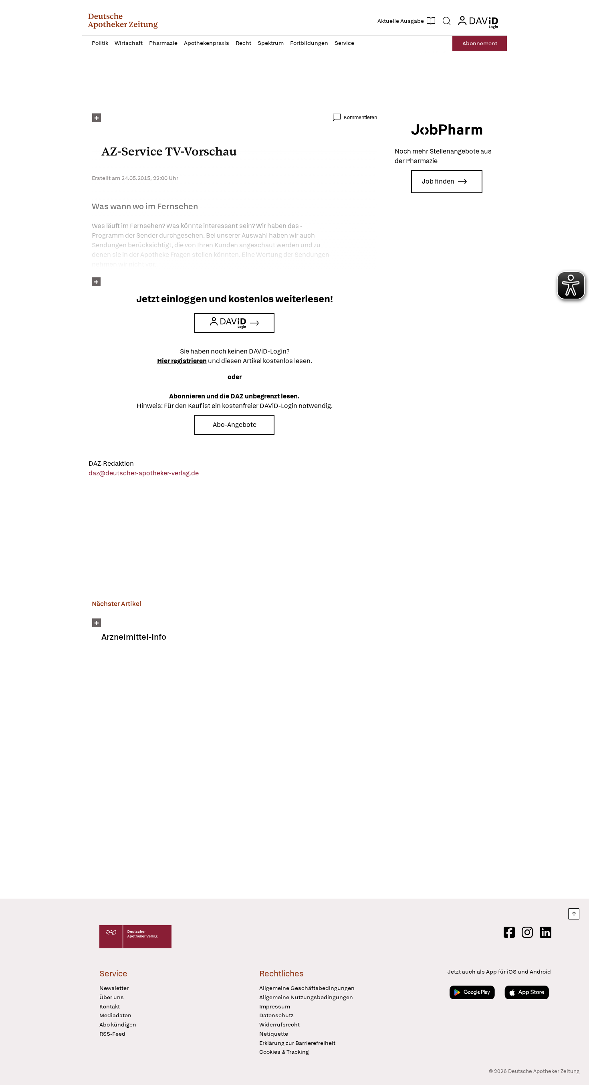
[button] (123, 21)
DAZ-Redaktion (111, 463)
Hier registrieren (182, 361)
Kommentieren (360, 117)
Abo (479, 43)
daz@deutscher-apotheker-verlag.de (144, 473)
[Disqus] (234, 775)
